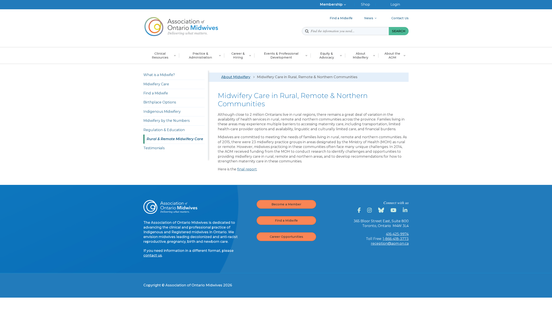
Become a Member (286, 204)
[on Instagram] (370, 210)
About (360, 55)
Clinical (160, 55)
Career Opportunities (286, 237)
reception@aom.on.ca (390, 243)
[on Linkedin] (406, 210)
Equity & (326, 55)
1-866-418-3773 (396, 239)
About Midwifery (235, 77)
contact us (152, 255)
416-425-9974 (397, 234)
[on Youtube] (394, 210)
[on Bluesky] (381, 210)
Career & (238, 55)
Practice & (200, 55)
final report (247, 169)
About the (392, 55)
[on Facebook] (360, 210)
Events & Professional (281, 55)
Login (395, 4)
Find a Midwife (286, 220)
